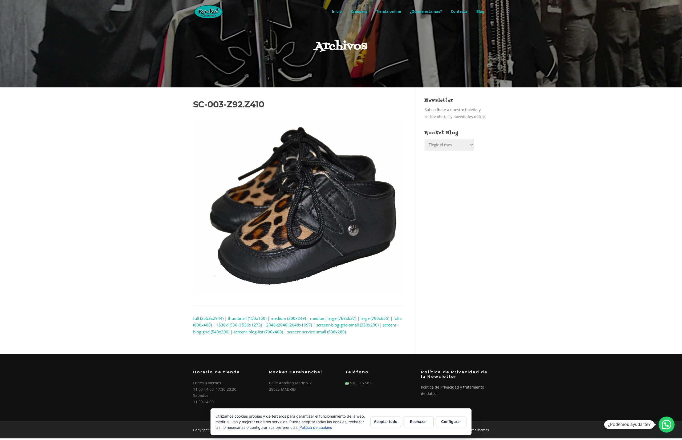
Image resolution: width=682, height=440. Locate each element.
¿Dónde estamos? (426, 11)
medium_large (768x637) (333, 318)
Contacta (459, 11)
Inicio (337, 11)
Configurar (451, 421)
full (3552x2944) (208, 318)
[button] (667, 425)
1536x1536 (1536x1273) (239, 325)
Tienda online (388, 11)
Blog (480, 11)
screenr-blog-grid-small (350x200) (347, 325)
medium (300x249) (288, 318)
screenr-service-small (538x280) (316, 331)
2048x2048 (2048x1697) (289, 325)
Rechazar (418, 421)
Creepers (359, 11)
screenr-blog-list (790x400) (258, 331)
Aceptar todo (385, 421)
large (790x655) (374, 318)
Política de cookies (315, 427)
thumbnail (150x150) (247, 318)
